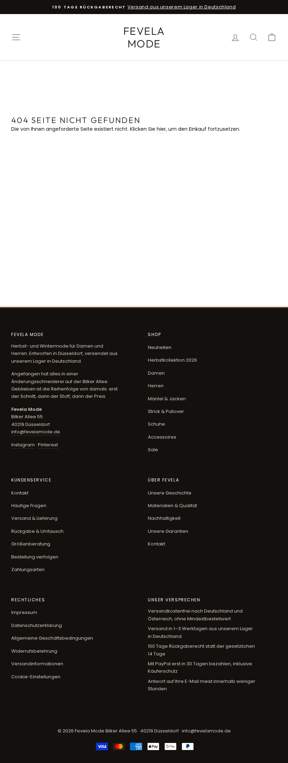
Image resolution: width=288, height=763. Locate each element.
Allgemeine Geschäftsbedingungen (52, 638)
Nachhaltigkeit (164, 518)
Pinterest (48, 444)
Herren (156, 385)
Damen (156, 373)
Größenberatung (30, 544)
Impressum (24, 612)
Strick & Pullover (166, 411)
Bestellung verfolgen (34, 557)
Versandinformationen (37, 663)
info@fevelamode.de (35, 431)
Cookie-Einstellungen (35, 676)
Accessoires (162, 437)
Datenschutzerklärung (36, 625)
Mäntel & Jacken (167, 398)
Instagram (23, 444)
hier (161, 128)
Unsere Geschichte (169, 493)
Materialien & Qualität (172, 505)
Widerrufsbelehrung (34, 651)
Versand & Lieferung (34, 518)
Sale (153, 449)
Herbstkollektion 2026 (172, 360)
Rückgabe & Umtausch (37, 531)
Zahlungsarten (28, 569)
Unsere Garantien (168, 531)
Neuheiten (159, 347)
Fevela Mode (144, 37)
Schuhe (156, 424)
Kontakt (19, 493)
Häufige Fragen (28, 505)
